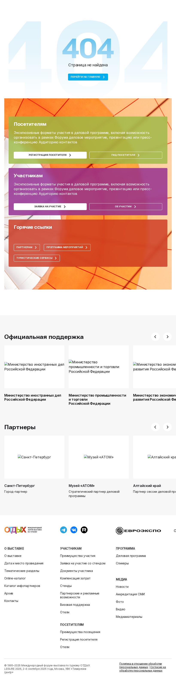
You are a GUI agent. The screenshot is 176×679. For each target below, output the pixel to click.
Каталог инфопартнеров (22, 586)
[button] (155, 336)
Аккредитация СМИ (130, 594)
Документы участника (76, 571)
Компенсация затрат (75, 578)
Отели (64, 612)
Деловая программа (131, 556)
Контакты (11, 601)
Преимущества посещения (80, 632)
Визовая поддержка (75, 604)
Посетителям (72, 624)
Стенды (66, 586)
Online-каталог (15, 578)
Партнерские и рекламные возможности (79, 595)
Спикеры (122, 563)
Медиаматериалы (129, 616)
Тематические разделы (21, 571)
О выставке (14, 548)
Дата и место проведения (23, 563)
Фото (120, 601)
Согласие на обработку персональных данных (142, 668)
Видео (120, 609)
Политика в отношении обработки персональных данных (140, 665)
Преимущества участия (77, 556)
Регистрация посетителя (78, 639)
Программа (125, 548)
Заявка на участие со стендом (82, 563)
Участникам (70, 548)
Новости (122, 586)
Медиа (121, 579)
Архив (8, 593)
